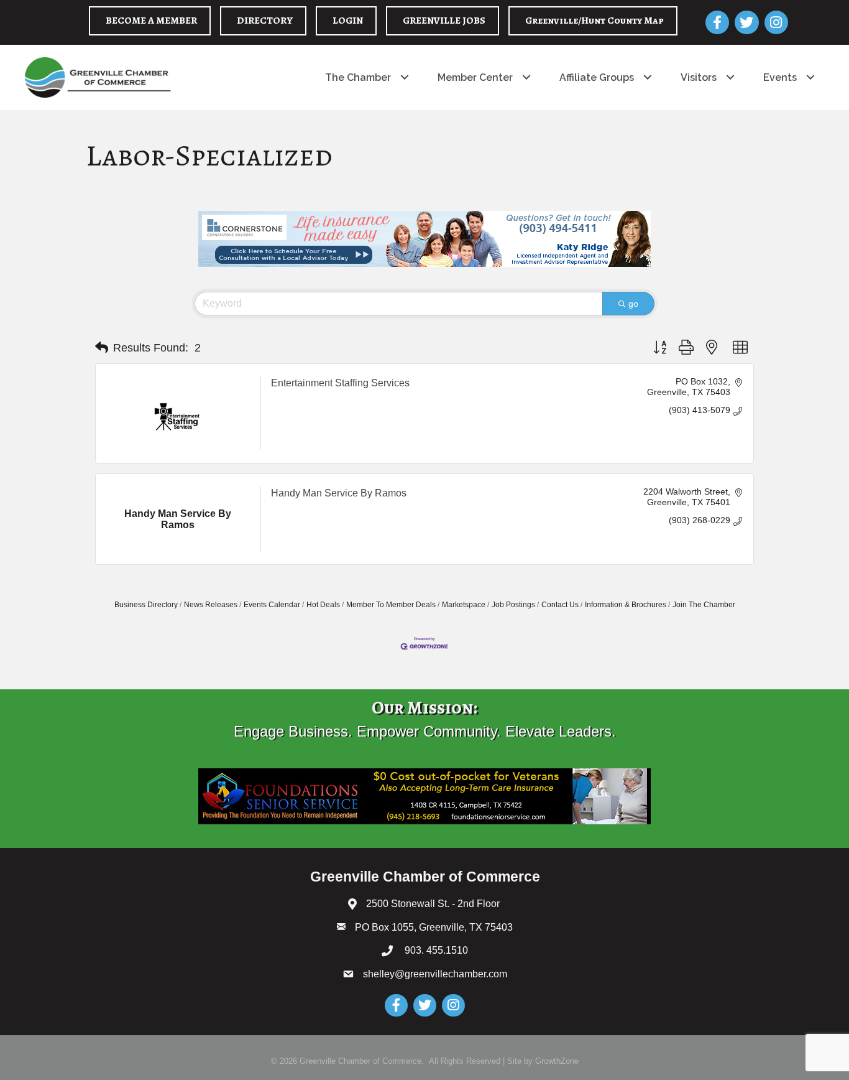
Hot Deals (323, 604)
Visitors (699, 77)
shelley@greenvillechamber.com (435, 974)
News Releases (210, 604)
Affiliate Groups (596, 77)
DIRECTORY (265, 20)
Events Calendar (272, 604)
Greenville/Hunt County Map (594, 20)
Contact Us (560, 604)
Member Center (475, 77)
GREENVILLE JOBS (444, 20)
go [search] (633, 304)
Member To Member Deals (391, 604)
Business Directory (146, 604)
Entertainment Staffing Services (340, 383)
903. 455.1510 (435, 950)
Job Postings (513, 604)
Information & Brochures (625, 604)
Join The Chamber (703, 604)
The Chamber (358, 77)
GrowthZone (557, 1061)
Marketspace (463, 604)
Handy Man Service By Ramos (338, 493)
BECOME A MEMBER (151, 20)
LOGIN (348, 20)
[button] (101, 348)
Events (780, 77)
